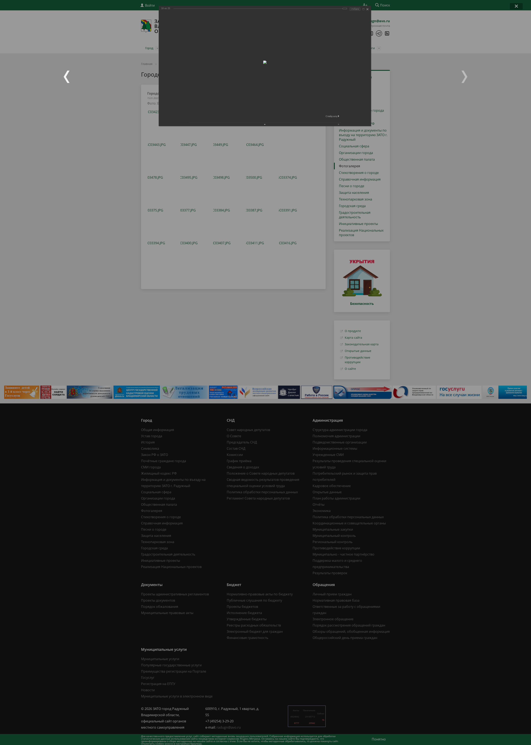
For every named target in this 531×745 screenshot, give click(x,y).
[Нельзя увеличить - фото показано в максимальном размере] (363, 9)
